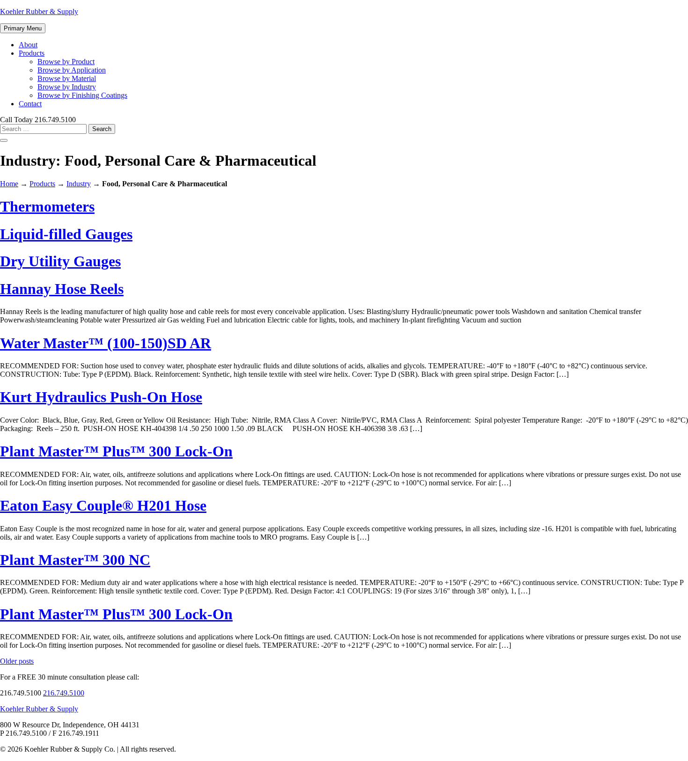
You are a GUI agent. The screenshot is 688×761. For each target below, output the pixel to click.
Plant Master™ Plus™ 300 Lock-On (116, 451)
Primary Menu (23, 28)
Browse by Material (66, 78)
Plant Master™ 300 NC (75, 559)
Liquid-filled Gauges (66, 234)
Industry (78, 184)
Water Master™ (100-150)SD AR (105, 343)
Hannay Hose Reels (62, 288)
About (28, 45)
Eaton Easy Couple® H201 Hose (103, 505)
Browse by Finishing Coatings (82, 95)
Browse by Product (66, 62)
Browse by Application (71, 70)
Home (9, 184)
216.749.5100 (63, 693)
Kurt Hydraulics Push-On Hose (101, 396)
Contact (30, 104)
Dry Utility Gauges (60, 261)
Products (31, 53)
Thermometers (47, 206)
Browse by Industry (66, 87)
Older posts (17, 661)
